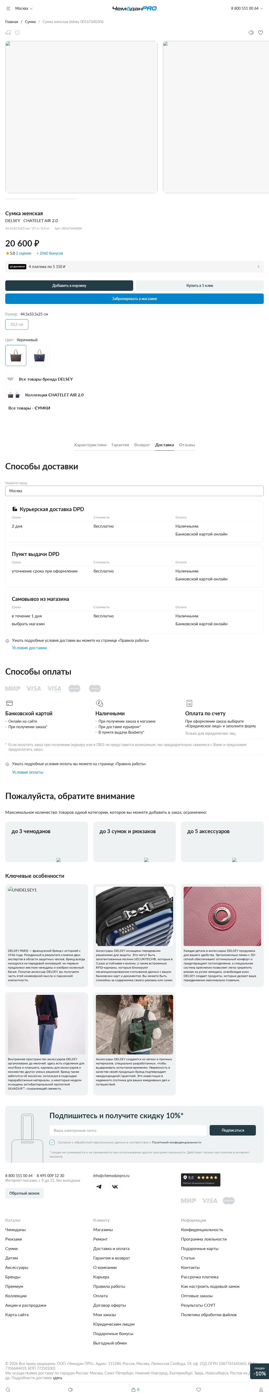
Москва (21, 8)
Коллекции (16, 1295)
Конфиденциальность (202, 1229)
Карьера (101, 1276)
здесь (57, 1377)
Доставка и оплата (111, 1248)
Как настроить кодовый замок (210, 1286)
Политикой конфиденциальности (176, 1142)
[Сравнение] (70, 1390)
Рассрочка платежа (200, 1276)
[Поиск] (8, 1390)
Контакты (190, 1267)
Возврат (142, 444)
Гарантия (120, 444)
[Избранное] (198, 1390)
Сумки (11, 1248)
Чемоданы (15, 1229)
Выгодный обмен (110, 1342)
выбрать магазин (28, 623)
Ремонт (100, 1238)
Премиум (14, 1286)
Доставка (164, 444)
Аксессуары (16, 1267)
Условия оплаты (27, 771)
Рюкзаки (13, 1238)
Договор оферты (109, 1305)
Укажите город (16, 483)
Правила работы (109, 1286)
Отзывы (187, 444)
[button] (261, 1390)
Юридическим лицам (113, 1323)
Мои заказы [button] (104, 1314)
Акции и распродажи (25, 1305)
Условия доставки (29, 647)
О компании (105, 1267)
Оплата (100, 1295)
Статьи (188, 1257)
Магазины (103, 1229)
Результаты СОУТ (198, 1305)
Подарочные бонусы (113, 1333)
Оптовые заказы (197, 1295)
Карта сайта (17, 1314)
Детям (11, 1257)
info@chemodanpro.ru (111, 1175)
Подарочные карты (200, 1248)
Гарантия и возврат (111, 1257)
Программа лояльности (204, 1238)
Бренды (12, 1276)
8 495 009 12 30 (50, 1175)
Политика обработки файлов (209, 1314)
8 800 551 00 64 (19, 1175)
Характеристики (90, 444)
